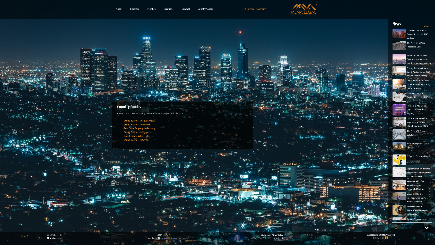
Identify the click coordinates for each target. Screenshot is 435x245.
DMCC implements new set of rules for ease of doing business (418, 72)
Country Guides (205, 9)
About (119, 9)
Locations (168, 9)
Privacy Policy (277, 235)
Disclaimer (265, 235)
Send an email (55, 238)
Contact (186, 9)
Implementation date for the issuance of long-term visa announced (419, 160)
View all (428, 26)
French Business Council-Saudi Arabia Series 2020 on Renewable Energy (418, 59)
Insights (151, 9)
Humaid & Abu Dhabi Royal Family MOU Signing (417, 97)
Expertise (134, 9)
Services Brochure (256, 9)
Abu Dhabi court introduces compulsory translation (417, 198)
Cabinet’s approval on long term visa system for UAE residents (418, 210)
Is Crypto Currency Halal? (418, 144)
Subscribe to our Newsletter (381, 235)
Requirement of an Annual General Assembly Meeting (415, 173)
